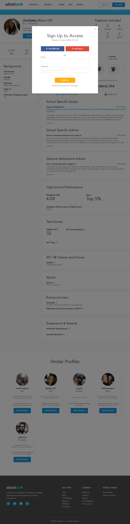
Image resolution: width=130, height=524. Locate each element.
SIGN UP (65, 80)
